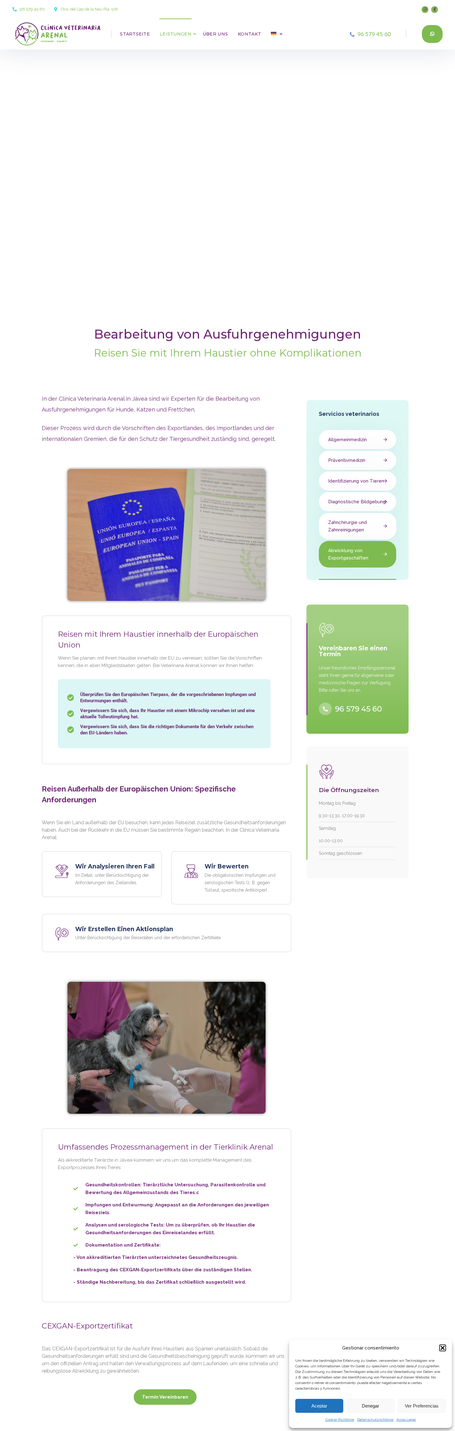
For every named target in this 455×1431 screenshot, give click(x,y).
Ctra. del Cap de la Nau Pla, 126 (89, 9)
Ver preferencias (422, 1405)
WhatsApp (432, 34)
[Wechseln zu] (272, 34)
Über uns (215, 34)
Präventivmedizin (346, 460)
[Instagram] (425, 9)
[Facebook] (434, 9)
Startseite (135, 34)
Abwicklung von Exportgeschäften (348, 554)
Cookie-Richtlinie (339, 1419)
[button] (443, 1348)
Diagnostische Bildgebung (357, 501)
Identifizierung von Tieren (356, 481)
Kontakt (249, 34)
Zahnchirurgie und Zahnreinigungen (347, 526)
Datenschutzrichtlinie (375, 1419)
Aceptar (319, 1405)
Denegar (370, 1405)
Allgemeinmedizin (347, 439)
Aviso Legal (406, 1419)
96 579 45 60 (32, 9)
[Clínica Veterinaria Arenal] (52, 34)
